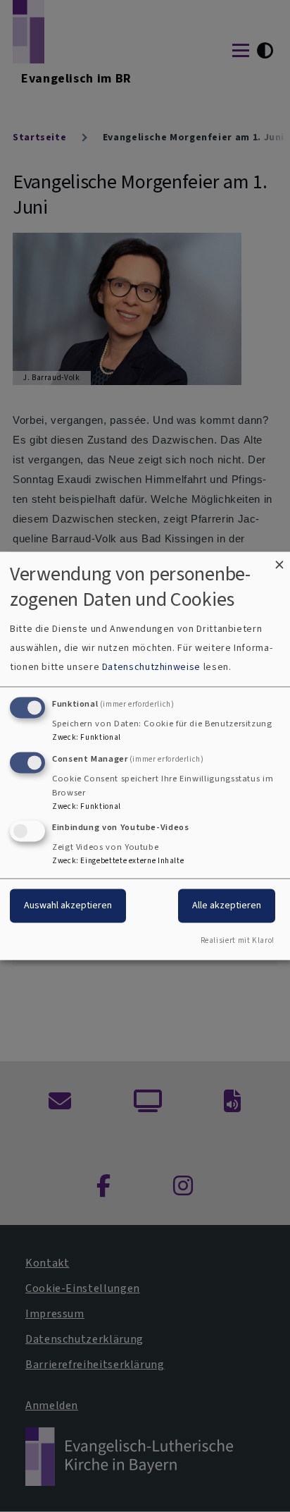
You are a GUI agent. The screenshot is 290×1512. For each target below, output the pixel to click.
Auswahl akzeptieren (68, 906)
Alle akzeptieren (226, 906)
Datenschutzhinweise (151, 666)
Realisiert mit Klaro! (238, 941)
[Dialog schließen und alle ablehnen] (279, 560)
